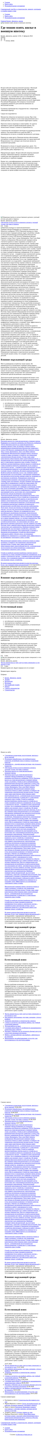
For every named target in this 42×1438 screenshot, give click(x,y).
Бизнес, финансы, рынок (14, 21)
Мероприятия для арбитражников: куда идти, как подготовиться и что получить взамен (21, 1039)
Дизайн (7, 679)
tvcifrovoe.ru (20, 1434)
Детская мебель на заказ (13, 1026)
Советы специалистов (12, 688)
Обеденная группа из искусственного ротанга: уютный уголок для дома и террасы (20, 768)
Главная (3, 21)
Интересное (9, 681)
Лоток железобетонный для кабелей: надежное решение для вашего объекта (22, 1404)
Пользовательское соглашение (15, 6)
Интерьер (8, 683)
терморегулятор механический (18, 565)
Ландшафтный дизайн (12, 685)
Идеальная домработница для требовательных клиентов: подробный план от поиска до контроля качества (21, 760)
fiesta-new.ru (28, 1434)
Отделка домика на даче (24, 1412)
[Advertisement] (21, 64)
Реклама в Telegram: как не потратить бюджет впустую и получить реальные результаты (23, 1032)
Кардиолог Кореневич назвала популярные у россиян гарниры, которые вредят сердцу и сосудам (21, 1408)
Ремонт (7, 686)
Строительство (10, 690)
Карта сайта (9, 4)
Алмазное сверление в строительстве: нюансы (20, 1021)
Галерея (7, 2)
